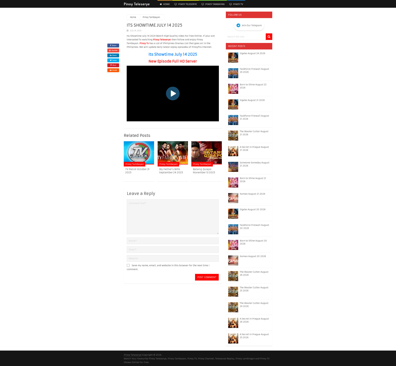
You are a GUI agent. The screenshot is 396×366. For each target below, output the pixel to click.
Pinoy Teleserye (137, 3)
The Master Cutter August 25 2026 (254, 289)
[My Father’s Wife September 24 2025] (173, 152)
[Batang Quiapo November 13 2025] (206, 152)
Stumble (115, 50)
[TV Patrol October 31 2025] (139, 152)
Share (114, 45)
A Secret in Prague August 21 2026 (254, 148)
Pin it (114, 65)
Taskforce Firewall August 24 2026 (254, 70)
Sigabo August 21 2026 (252, 100)
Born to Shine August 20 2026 (253, 242)
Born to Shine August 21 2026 (253, 180)
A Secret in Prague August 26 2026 (254, 320)
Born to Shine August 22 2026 (253, 86)
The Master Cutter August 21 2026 (254, 133)
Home (166, 4)
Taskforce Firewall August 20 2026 (254, 227)
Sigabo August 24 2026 (252, 53)
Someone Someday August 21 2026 (254, 164)
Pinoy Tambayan (215, 4)
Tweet (114, 60)
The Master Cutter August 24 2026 (254, 305)
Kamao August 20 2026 (253, 256)
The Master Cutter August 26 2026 (254, 273)
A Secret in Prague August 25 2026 (254, 336)
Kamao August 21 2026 (252, 193)
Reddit (114, 70)
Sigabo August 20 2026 (252, 209)
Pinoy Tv (237, 4)
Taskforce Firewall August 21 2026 (254, 117)
